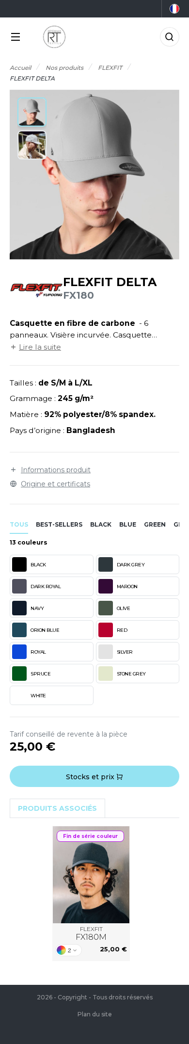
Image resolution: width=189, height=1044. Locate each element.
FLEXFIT (91, 934)
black (100, 524)
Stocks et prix (91, 776)
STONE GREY (131, 674)
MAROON (127, 586)
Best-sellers (59, 524)
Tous (19, 524)
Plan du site (95, 1014)
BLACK (38, 565)
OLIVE (123, 608)
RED (122, 630)
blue (127, 524)
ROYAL (38, 652)
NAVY (37, 608)
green (155, 524)
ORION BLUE (45, 630)
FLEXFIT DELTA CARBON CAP (91, 874)
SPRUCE (40, 674)
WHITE (38, 695)
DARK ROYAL (46, 586)
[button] (32, 112)
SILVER (125, 652)
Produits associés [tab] (57, 808)
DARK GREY (131, 565)
